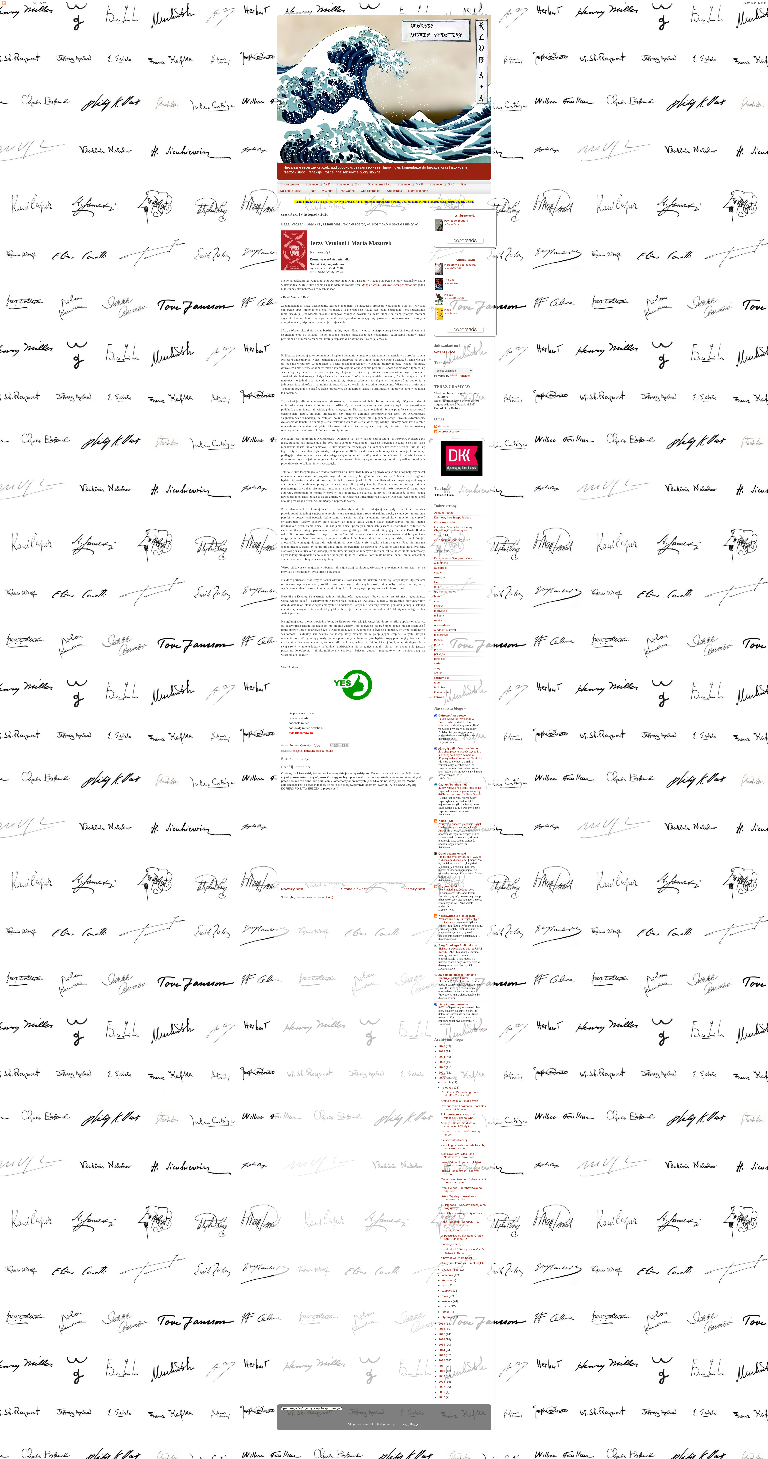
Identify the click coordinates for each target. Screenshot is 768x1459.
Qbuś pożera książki (452, 853)
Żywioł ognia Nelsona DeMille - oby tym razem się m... (463, 1147)
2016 (442, 1339)
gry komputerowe (445, 591)
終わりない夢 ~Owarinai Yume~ (458, 748)
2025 (442, 1051)
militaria (439, 615)
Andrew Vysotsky (449, 431)
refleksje (439, 658)
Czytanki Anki (447, 886)
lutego (446, 1311)
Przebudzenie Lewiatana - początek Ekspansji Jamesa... (463, 1108)
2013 (442, 1355)
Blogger (415, 1424)
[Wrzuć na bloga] (336, 745)
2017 (442, 1334)
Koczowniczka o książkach (456, 915)
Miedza (448, 294)
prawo (438, 649)
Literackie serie (418, 190)
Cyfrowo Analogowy (452, 715)
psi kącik (439, 653)
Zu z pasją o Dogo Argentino (452, 539)
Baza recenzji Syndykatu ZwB (453, 558)
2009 (442, 1376)
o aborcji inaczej (451, 1244)
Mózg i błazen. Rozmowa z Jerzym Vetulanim (389, 284)
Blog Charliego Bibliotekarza (457, 945)
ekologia (439, 577)
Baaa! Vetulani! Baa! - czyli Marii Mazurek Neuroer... (461, 1164)
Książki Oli (445, 820)
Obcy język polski (445, 522)
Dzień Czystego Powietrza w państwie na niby (459, 1198)
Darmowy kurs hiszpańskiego (452, 517)
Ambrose (444, 426)
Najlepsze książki (291, 190)
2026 (442, 1046)
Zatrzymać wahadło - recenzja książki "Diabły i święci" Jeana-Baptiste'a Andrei (460, 827)
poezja (438, 639)
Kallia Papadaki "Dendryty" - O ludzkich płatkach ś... (460, 1223)
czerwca (447, 1290)
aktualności (441, 562)
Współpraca (394, 190)
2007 (442, 1386)
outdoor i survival (445, 629)
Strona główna (290, 184)
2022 (442, 1067)
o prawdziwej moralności (456, 1257)
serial (437, 663)
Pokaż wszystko (480, 1029)
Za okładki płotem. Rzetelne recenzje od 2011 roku (457, 976)
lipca (445, 1285)
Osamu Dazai (453, 224)
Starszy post (414, 889)
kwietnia (447, 1301)
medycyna (440, 610)
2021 (442, 1072)
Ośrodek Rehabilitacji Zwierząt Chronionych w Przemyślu (453, 529)
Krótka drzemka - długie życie (459, 1100)
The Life (449, 279)
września (448, 1275)
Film (463, 184)
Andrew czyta (465, 259)
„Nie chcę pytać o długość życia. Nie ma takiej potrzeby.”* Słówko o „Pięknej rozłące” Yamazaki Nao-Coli (459, 755)
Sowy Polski (441, 535)
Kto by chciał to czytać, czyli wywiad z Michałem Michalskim (459, 858)
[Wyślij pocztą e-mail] (332, 745)
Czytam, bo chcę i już (452, 784)
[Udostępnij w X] (339, 745)
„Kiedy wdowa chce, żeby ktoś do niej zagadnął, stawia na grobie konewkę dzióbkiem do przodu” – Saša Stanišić (460, 791)
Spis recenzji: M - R (410, 184)
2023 (442, 1062)
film (436, 582)
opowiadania (442, 625)
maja (445, 1296)
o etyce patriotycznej (454, 1140)
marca (446, 1306)
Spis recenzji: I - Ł (379, 184)
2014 (442, 1350)
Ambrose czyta (465, 215)
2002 (442, 1397)
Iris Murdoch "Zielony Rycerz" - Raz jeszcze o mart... (463, 1251)
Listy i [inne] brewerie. (453, 1004)
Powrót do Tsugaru (456, 220)
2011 (442, 1365)
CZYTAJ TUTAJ (444, 351)
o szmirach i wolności (454, 1230)
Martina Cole (452, 283)
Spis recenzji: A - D (317, 184)
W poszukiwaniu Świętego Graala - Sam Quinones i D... (463, 1237)
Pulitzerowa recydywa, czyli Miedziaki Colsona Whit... (458, 1116)
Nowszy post (292, 889)
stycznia (447, 1317)
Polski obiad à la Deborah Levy (456, 889)
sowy (437, 668)
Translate (464, 375)
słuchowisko (441, 677)
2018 (442, 1328)
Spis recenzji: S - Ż (441, 184)
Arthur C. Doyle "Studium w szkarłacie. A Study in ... (458, 1125)
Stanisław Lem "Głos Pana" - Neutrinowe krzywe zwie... (459, 1155)
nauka (329, 750)
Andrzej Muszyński (455, 298)
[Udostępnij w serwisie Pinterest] (347, 745)
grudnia (447, 1082)
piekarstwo (441, 634)
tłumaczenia (441, 692)
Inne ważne (347, 190)
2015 (442, 1344)
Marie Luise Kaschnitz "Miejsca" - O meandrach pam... (463, 1181)
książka (297, 750)
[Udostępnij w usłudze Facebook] (343, 745)
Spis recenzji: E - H (349, 184)
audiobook (440, 567)
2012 (442, 1360)
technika (439, 687)
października (450, 1269)
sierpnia (447, 1280)
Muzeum (327, 190)
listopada (448, 1087)
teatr (437, 682)
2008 (442, 1381)
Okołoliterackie (370, 190)
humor (438, 596)
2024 (442, 1056)
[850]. (442, 1007)
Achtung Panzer (444, 512)
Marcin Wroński (454, 268)
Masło (448, 309)
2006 (442, 1392)
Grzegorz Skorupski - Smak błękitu (463, 1263)
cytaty (438, 572)
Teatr (312, 190)
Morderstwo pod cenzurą (460, 264)
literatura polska (314, 750)
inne (437, 601)
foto (436, 586)
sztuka (438, 672)
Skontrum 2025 (447, 981)
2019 (442, 1323)
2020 (442, 1077)
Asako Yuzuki (453, 313)
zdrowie (439, 696)
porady (438, 644)
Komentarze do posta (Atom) (315, 897)
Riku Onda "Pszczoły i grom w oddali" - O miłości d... (460, 1094)
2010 (442, 1371)
